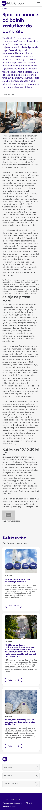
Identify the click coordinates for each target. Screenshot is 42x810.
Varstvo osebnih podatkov (13, 803)
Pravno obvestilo (9, 807)
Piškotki (29, 803)
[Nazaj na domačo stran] (13, 3)
